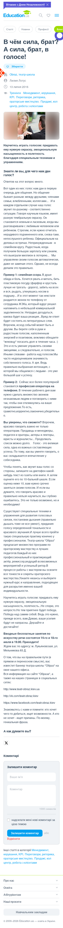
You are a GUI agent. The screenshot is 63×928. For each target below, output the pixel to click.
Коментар (16, 789)
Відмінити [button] (13, 839)
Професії (43, 29)
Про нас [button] (9, 880)
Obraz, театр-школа (22, 74)
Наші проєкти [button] (12, 902)
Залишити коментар (25, 833)
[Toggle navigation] (56, 15)
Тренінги (15, 93)
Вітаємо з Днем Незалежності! (25, 4)
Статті (9, 29)
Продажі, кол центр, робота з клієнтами (27, 860)
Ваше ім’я (16, 777)
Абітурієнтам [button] (12, 895)
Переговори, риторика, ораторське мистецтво (29, 856)
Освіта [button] (8, 888)
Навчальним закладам (31, 912)
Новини (25, 29)
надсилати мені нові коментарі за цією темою (33, 822)
